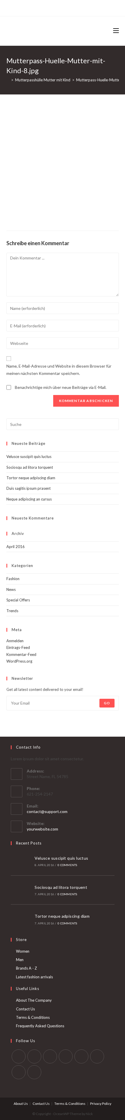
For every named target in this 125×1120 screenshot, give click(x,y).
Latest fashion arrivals (34, 977)
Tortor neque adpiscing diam (30, 477)
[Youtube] (19, 1072)
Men (20, 959)
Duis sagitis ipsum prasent (28, 488)
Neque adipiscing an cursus (29, 499)
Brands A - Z (26, 968)
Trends (12, 610)
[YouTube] (71, 7)
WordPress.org (19, 661)
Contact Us (25, 1009)
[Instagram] (65, 7)
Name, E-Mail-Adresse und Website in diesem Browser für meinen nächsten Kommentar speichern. (58, 370)
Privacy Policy (100, 1103)
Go (107, 703)
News (11, 589)
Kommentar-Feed (21, 654)
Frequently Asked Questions (40, 1026)
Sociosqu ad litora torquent (29, 467)
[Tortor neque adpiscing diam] (21, 919)
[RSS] (85, 7)
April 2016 (15, 546)
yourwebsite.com (42, 828)
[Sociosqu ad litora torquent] (21, 890)
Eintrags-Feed (18, 647)
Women (22, 951)
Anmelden (15, 640)
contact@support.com (47, 811)
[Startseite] (7, 80)
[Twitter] (39, 7)
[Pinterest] (51, 7)
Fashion (12, 578)
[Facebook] (45, 7)
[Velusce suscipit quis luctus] (21, 861)
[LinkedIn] (66, 1056)
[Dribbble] (58, 7)
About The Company (34, 1000)
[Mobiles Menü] (116, 30)
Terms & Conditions (33, 1017)
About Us (21, 1103)
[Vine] (78, 7)
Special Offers (18, 600)
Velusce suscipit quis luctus (28, 456)
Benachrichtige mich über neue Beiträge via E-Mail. (60, 387)
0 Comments (67, 865)
